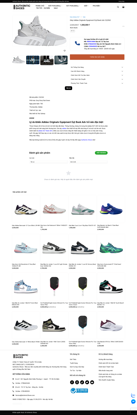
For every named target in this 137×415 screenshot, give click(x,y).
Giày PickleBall (54, 6)
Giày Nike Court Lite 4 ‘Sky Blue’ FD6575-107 (82, 225)
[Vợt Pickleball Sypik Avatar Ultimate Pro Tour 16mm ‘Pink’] (54, 286)
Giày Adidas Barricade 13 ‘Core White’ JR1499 (26, 225)
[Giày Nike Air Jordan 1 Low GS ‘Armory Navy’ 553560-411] (83, 247)
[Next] (63, 31)
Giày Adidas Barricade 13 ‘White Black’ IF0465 (26, 342)
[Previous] (16, 31)
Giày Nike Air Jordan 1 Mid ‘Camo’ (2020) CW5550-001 (52, 342)
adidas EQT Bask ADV (45, 131)
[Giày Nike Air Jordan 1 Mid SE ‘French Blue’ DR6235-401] (26, 286)
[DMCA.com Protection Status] (17, 404)
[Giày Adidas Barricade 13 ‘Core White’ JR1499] (26, 209)
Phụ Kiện (96, 6)
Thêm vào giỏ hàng (97, 57)
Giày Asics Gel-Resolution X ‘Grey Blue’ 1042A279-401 (24, 265)
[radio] (72, 31)
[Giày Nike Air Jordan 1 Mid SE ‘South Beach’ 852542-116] (111, 286)
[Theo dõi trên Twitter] (87, 382)
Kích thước (74, 28)
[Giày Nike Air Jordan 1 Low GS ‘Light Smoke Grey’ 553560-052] (54, 248)
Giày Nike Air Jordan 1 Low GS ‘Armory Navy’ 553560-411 (82, 265)
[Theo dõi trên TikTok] (82, 382)
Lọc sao (31, 158)
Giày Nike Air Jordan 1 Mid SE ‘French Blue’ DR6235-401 (25, 304)
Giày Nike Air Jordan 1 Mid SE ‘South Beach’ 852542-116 (110, 304)
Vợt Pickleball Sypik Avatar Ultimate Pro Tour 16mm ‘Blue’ (82, 342)
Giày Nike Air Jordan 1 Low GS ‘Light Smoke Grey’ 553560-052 (53, 265)
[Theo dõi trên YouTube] (92, 382)
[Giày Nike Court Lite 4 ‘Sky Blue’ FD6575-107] (83, 209)
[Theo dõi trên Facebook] (72, 382)
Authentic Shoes (86, 140)
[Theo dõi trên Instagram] (77, 382)
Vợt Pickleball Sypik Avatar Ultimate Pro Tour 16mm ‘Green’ (82, 304)
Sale (56, 8)
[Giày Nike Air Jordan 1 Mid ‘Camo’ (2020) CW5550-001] (54, 325)
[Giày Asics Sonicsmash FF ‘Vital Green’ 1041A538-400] (111, 248)
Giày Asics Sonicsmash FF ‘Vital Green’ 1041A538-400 (109, 265)
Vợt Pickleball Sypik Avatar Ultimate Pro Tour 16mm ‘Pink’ (54, 304)
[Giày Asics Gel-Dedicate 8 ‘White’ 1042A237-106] (54, 209)
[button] (121, 1)
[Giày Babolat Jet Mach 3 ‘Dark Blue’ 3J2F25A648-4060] (111, 209)
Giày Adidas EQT (75, 17)
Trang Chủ (39, 6)
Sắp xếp (71, 158)
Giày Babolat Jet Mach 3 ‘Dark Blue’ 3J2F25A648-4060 (108, 226)
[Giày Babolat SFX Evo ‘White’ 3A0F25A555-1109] (111, 325)
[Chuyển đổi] (122, 67)
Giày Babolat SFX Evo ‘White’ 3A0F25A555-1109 (110, 342)
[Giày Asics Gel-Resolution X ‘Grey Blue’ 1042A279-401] (26, 248)
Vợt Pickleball (72, 6)
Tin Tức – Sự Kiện (43, 8)
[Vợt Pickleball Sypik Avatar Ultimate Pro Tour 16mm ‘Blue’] (83, 325)
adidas (64, 128)
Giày (85, 6)
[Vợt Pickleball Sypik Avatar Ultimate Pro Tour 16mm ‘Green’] (83, 286)
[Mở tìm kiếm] (118, 7)
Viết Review (101, 153)
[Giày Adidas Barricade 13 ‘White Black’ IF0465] (26, 325)
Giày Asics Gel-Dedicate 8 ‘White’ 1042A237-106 (54, 226)
